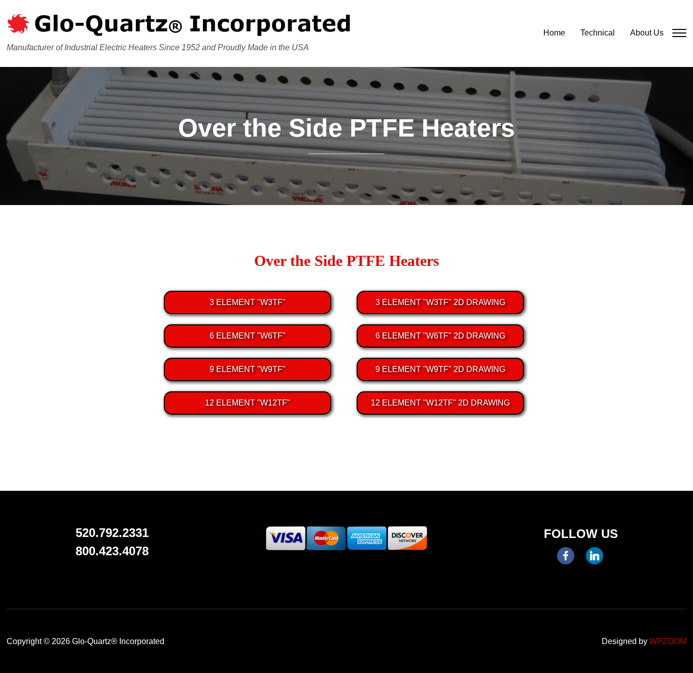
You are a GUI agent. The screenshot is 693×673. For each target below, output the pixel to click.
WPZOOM (667, 641)
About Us (647, 32)
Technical (597, 32)
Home (554, 32)
